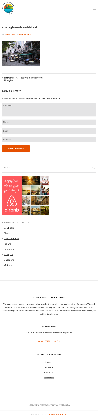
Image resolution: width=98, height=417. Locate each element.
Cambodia (9, 227)
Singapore (9, 259)
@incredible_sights (49, 341)
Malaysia (8, 254)
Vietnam (8, 265)
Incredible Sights (57, 414)
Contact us (49, 372)
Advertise (49, 367)
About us (49, 362)
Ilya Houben (10, 34)
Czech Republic (11, 238)
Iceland (7, 243)
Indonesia (9, 249)
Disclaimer (49, 377)
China (7, 233)
